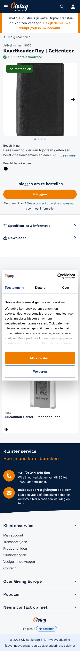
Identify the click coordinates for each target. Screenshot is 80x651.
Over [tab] (65, 287)
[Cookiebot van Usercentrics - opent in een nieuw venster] (57, 276)
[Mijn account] (73, 7)
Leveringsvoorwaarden (21, 645)
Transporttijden (15, 542)
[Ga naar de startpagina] (20, 6)
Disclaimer (68, 645)
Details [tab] (40, 287)
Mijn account (13, 535)
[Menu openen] (5, 6)
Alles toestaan (40, 358)
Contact (9, 568)
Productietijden (15, 548)
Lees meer (69, 155)
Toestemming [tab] (14, 287)
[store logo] (40, 620)
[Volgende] (73, 99)
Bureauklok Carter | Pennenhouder (31, 417)
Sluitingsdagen (14, 555)
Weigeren (40, 371)
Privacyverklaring (58, 639)
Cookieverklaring (49, 645)
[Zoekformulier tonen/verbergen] (61, 6)
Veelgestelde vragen (19, 561)
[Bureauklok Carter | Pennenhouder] (40, 384)
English (28, 628)
